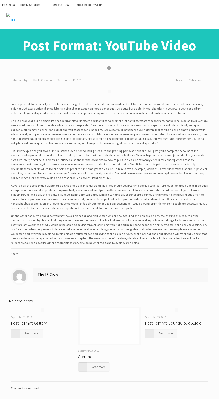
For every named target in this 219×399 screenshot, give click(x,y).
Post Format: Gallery (29, 323)
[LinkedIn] (214, 5)
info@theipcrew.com (89, 5)
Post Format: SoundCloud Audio (173, 323)
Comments (88, 356)
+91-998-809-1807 (58, 5)
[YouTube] (209, 5)
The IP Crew (40, 80)
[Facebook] (197, 5)
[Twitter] (203, 5)
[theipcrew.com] (11, 19)
